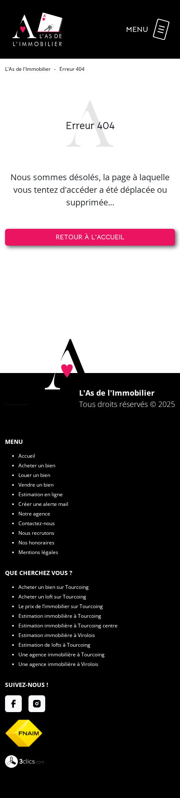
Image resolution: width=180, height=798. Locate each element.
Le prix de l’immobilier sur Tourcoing (60, 606)
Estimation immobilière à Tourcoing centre (68, 625)
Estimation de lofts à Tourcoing (54, 644)
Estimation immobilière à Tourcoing (59, 615)
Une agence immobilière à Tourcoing (61, 654)
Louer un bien (34, 475)
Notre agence (34, 513)
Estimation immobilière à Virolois (56, 635)
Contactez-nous (36, 523)
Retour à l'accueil (90, 237)
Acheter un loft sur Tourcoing (52, 596)
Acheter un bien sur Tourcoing (53, 587)
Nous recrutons (36, 532)
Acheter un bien (36, 465)
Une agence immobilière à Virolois (58, 664)
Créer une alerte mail (43, 504)
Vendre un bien (36, 484)
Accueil (26, 455)
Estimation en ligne (40, 494)
